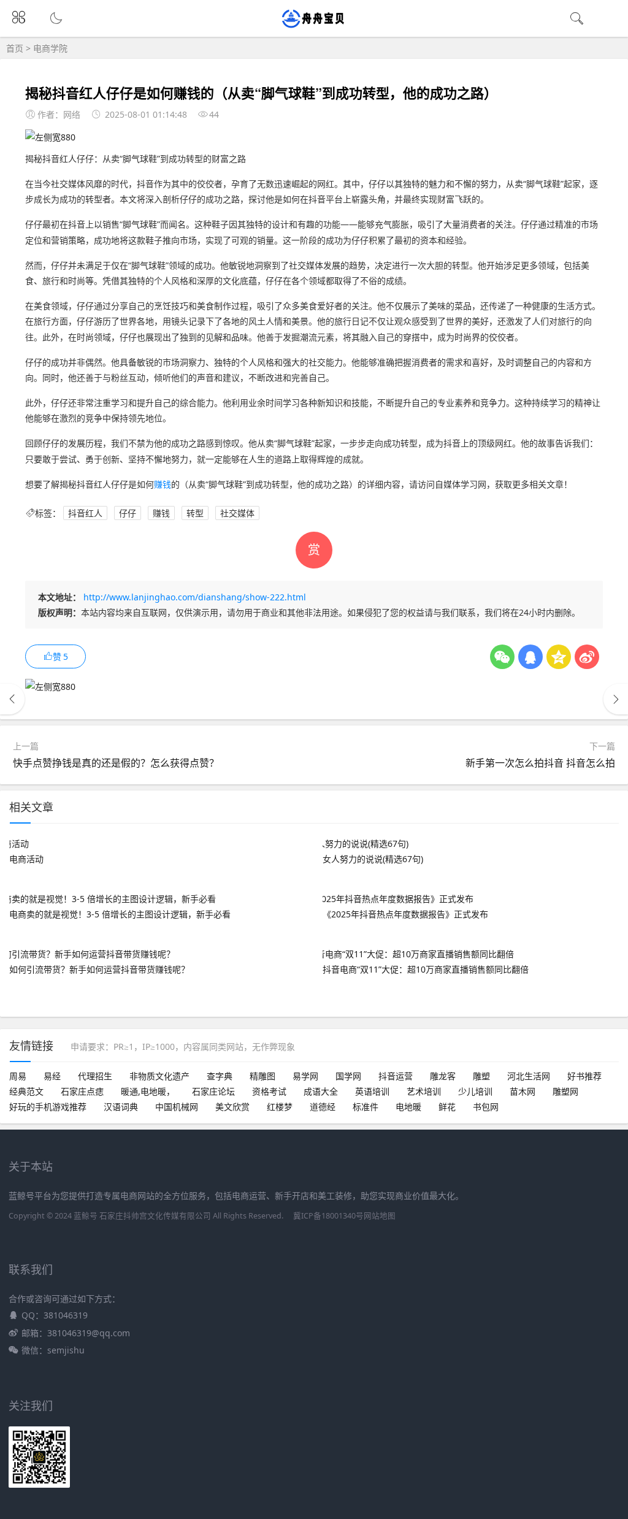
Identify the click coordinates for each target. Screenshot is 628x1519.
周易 (17, 1076)
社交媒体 (237, 513)
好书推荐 (584, 1076)
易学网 (305, 1076)
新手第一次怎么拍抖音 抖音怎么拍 (540, 763)
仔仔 (127, 513)
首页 (14, 48)
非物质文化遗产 (159, 1076)
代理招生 (95, 1076)
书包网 (486, 1106)
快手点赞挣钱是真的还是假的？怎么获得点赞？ (116, 763)
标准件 (365, 1106)
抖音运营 (395, 1076)
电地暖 (408, 1106)
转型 (195, 513)
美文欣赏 (232, 1106)
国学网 (348, 1076)
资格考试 (269, 1091)
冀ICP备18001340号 (328, 1216)
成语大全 (321, 1091)
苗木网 (522, 1091)
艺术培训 (424, 1091)
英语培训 (372, 1091)
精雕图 (262, 1076)
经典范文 (26, 1091)
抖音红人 (85, 513)
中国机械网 (176, 1106)
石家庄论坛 (213, 1091)
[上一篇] (12, 699)
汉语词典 (121, 1106)
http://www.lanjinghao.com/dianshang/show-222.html (194, 597)
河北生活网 (528, 1076)
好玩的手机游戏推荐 (47, 1106)
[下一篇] (615, 699)
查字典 (219, 1076)
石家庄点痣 (82, 1091)
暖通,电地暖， (148, 1091)
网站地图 (380, 1216)
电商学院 (50, 48)
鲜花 (447, 1106)
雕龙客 (443, 1076)
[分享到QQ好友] (530, 657)
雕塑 (481, 1076)
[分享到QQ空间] (558, 657)
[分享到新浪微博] (587, 657)
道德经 (322, 1106)
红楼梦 (280, 1106)
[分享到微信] (502, 657)
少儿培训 (475, 1091)
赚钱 (162, 484)
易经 (52, 1076)
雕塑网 (565, 1091)
